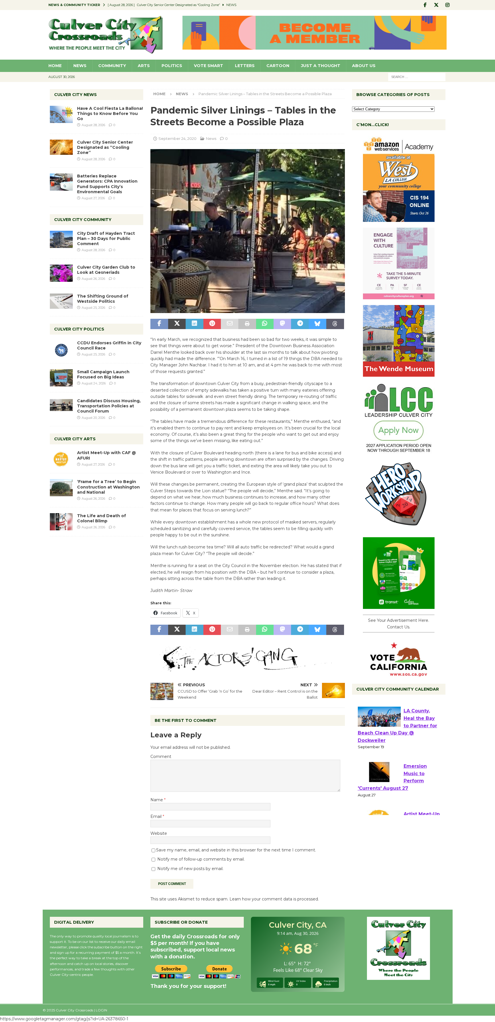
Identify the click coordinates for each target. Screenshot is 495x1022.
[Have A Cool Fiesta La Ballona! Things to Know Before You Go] (61, 114)
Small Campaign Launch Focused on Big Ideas (103, 374)
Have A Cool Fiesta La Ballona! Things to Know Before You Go (110, 113)
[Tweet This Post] (177, 324)
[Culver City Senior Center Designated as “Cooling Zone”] (61, 147)
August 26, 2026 (93, 279)
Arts (144, 65)
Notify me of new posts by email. (190, 868)
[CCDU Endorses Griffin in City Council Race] (61, 348)
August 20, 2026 (93, 418)
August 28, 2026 (93, 125)
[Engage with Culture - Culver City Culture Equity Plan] (399, 296)
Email (156, 816)
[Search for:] (416, 76)
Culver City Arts (75, 438)
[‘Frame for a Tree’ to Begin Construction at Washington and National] (61, 487)
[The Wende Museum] (399, 373)
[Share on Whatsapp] (265, 324)
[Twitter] (436, 5)
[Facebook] (425, 5)
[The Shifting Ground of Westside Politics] (61, 301)
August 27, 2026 (93, 198)
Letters (245, 65)
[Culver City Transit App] (399, 605)
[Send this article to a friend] (229, 324)
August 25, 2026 (93, 308)
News (80, 65)
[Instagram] (448, 5)
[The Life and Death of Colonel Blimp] (61, 521)
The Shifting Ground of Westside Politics (102, 299)
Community (112, 65)
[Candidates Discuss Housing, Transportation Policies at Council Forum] (61, 406)
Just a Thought (320, 65)
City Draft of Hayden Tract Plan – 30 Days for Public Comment (106, 238)
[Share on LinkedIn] (194, 324)
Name (157, 799)
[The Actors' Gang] (247, 668)
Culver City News (75, 94)
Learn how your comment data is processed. (274, 899)
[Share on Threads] (335, 324)
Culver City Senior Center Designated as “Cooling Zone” (105, 147)
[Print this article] (247, 324)
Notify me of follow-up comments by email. (201, 859)
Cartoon (277, 65)
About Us (364, 65)
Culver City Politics (79, 329)
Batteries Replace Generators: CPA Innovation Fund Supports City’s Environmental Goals (107, 183)
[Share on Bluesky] (317, 324)
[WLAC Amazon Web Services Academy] (399, 218)
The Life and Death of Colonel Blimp (101, 518)
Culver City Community (82, 219)
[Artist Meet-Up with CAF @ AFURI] (61, 458)
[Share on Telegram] (300, 324)
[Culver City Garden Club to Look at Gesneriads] (61, 273)
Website (158, 833)
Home (55, 65)
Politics (172, 65)
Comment (160, 756)
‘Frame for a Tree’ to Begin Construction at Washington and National (108, 487)
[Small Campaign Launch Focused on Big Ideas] (61, 377)
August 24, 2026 (94, 383)
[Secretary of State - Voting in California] (398, 673)
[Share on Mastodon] (282, 324)
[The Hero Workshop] (399, 528)
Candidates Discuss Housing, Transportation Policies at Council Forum (109, 406)
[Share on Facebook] (159, 324)
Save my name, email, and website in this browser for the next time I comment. (236, 850)
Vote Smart (208, 65)
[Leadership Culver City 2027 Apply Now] (399, 451)
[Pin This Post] (212, 324)
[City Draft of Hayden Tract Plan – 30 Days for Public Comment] (61, 239)
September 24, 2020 (177, 138)
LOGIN (101, 1010)
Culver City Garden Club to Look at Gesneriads (106, 270)
